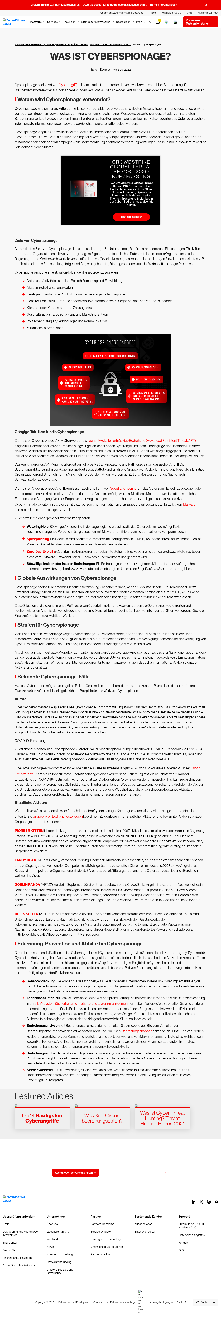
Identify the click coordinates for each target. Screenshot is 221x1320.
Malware (189, 504)
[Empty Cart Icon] (175, 22)
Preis (139, 21)
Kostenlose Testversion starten (74, 1172)
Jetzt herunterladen (131, 216)
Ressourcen (123, 21)
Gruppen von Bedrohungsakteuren (58, 816)
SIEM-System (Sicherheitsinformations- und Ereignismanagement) (82, 1003)
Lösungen (69, 21)
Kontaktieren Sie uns (119, 1172)
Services (52, 21)
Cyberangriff (67, 85)
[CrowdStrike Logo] (14, 21)
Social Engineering (123, 488)
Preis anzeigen (154, 1172)
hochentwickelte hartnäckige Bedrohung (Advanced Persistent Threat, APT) (141, 440)
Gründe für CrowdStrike (95, 21)
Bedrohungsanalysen (137, 1031)
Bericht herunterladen (163, 4)
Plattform (36, 21)
